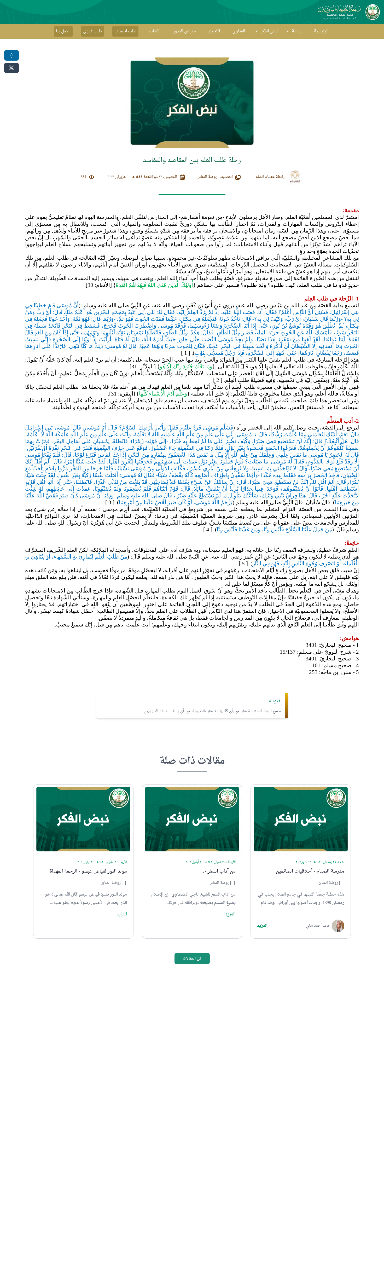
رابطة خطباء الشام (270, 177)
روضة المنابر (328, 883)
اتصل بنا (63, 31)
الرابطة (298, 31)
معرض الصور (184, 31)
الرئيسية (321, 31)
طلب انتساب (125, 31)
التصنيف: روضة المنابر (215, 177)
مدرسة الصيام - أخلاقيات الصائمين (310, 871)
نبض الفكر (269, 31)
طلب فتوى (92, 31)
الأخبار (214, 31)
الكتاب (154, 31)
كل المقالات (192, 958)
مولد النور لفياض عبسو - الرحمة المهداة (88, 871)
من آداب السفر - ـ (219, 871)
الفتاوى (238, 31)
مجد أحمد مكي (318, 925)
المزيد (262, 926)
